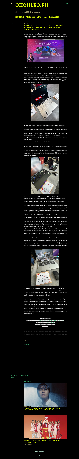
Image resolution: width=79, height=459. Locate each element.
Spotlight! (19, 17)
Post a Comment (29, 411)
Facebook (61, 320)
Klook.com (14, 377)
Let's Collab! (42, 17)
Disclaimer (54, 17)
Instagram (47, 320)
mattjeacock (42, 453)
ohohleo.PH (31, 5)
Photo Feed (31, 17)
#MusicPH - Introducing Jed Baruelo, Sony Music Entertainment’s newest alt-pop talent (42, 408)
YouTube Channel (49, 322)
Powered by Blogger (40, 451)
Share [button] (12, 23)
